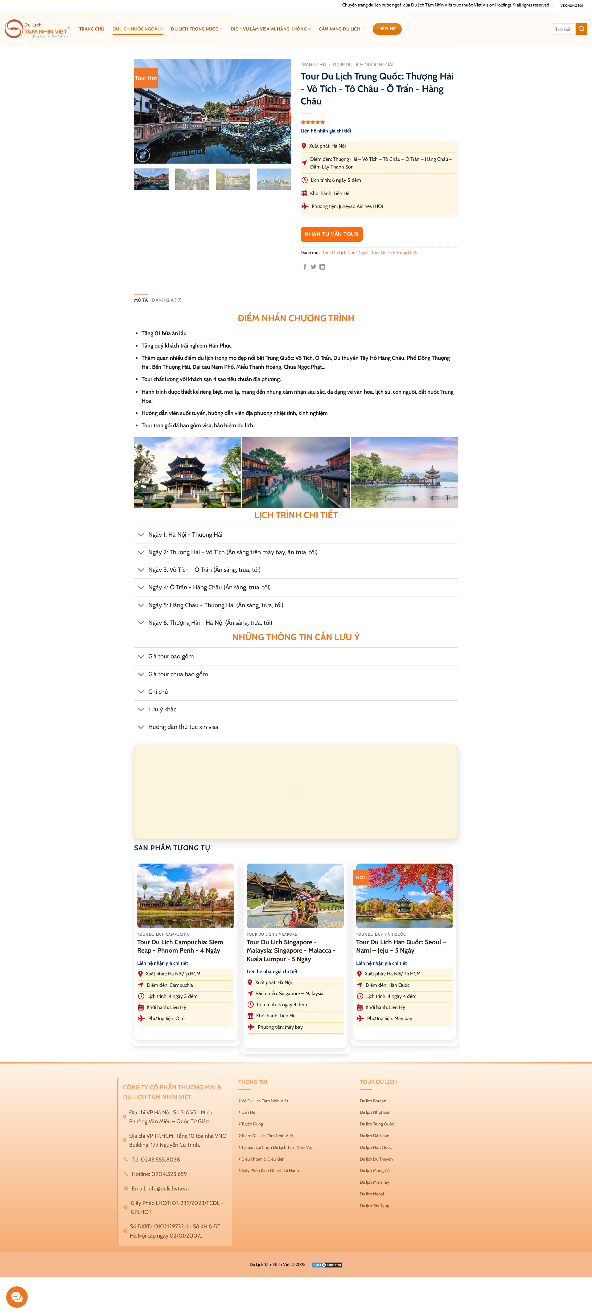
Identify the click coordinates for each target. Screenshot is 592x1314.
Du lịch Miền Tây (374, 1182)
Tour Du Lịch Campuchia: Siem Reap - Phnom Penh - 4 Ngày (180, 946)
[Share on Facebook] (305, 267)
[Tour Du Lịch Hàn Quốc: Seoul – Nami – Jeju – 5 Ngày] (404, 896)
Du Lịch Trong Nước (194, 29)
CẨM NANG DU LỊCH (339, 29)
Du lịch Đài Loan (374, 1135)
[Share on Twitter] (314, 267)
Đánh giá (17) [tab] (167, 300)
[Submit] (581, 29)
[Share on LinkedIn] (322, 267)
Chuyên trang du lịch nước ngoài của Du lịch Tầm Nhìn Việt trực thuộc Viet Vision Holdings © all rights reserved (445, 5)
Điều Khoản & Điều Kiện (262, 1159)
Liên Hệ (247, 1112)
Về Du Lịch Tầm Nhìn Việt (264, 1101)
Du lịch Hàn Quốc (376, 1147)
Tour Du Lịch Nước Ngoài (362, 64)
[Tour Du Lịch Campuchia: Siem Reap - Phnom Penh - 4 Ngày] (185, 896)
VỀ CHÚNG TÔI (572, 5)
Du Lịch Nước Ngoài (136, 29)
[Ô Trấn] (295, 473)
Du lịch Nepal (372, 1194)
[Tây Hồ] (404, 473)
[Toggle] (141, 535)
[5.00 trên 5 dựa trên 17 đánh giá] (379, 122)
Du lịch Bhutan (373, 1101)
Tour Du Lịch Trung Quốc (394, 252)
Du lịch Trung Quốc (377, 1124)
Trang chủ (92, 29)
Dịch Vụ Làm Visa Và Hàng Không (269, 29)
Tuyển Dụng (251, 1124)
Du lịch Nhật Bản (375, 1112)
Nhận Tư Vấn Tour (332, 234)
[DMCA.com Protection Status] (327, 1264)
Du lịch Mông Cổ (375, 1170)
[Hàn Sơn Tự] (187, 473)
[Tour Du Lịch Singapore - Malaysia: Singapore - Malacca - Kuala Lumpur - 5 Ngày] (295, 896)
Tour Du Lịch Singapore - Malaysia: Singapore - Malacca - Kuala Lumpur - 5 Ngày (291, 950)
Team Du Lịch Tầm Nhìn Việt (266, 1135)
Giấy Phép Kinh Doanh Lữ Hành (269, 1170)
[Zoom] (143, 155)
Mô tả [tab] (141, 300)
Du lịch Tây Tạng (374, 1205)
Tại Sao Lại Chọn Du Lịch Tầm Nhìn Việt (277, 1147)
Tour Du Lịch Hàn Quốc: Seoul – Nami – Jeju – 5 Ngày (401, 946)
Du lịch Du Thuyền (376, 1159)
